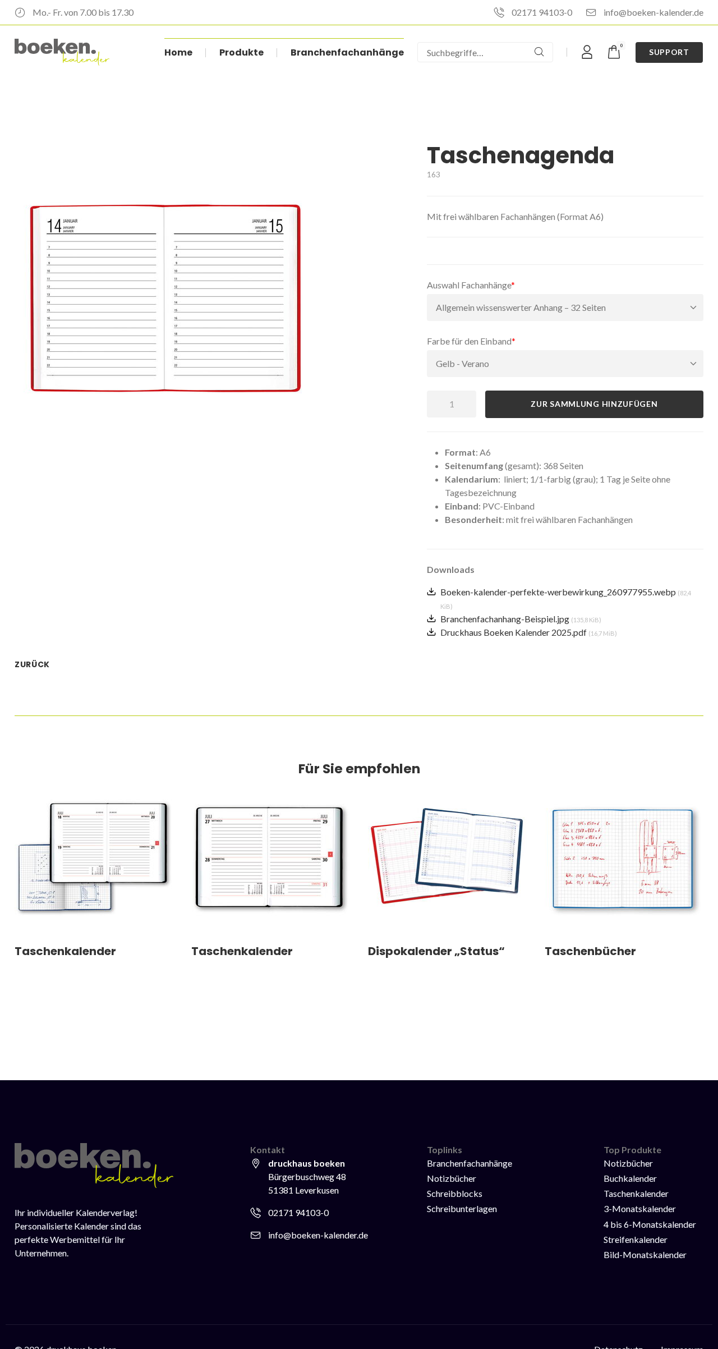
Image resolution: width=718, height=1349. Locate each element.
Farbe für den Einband (471, 340)
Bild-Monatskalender (645, 1254)
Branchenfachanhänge (469, 1163)
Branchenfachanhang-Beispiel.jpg (520, 618)
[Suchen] (539, 52)
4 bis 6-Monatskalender (650, 1224)
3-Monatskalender (640, 1208)
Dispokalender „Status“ (436, 951)
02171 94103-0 (542, 12)
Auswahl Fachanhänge (471, 284)
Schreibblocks (454, 1193)
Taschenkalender (65, 951)
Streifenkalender (636, 1239)
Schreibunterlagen (462, 1208)
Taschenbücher (590, 951)
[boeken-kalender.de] (62, 52)
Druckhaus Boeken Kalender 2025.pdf (528, 632)
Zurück (32, 664)
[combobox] (472, 52)
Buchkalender (630, 1178)
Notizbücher (451, 1178)
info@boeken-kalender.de (653, 12)
